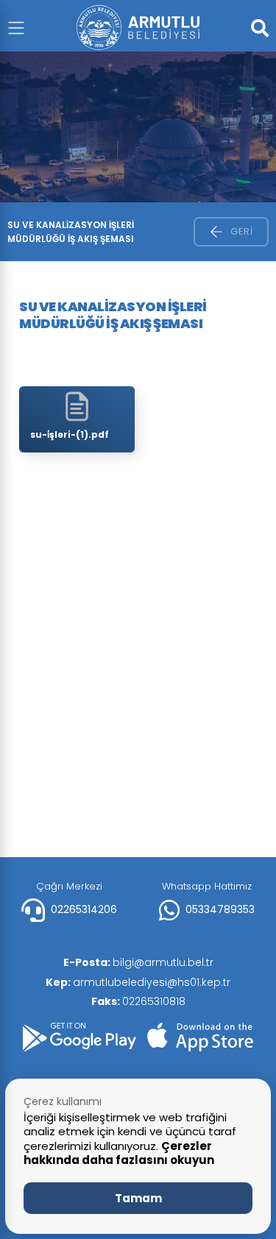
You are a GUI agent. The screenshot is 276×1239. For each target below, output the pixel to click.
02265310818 (138, 1001)
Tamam (138, 1198)
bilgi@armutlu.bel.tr (138, 962)
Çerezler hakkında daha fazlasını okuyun (119, 1153)
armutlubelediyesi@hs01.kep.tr (138, 982)
